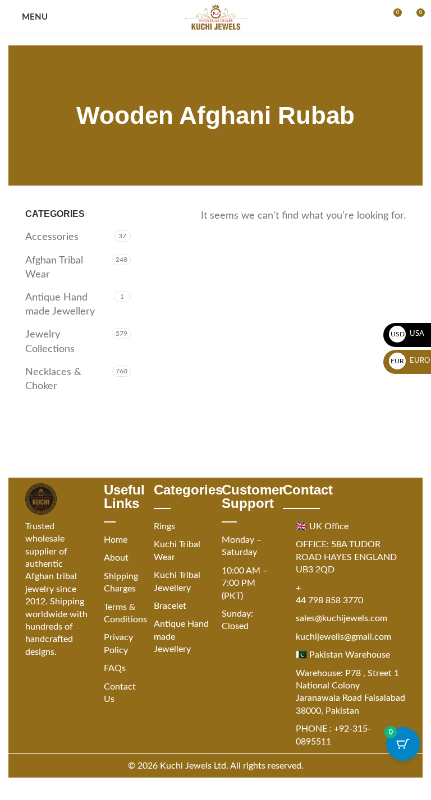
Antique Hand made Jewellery (60, 305)
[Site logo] (216, 17)
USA (408, 333)
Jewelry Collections (50, 342)
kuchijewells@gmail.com (343, 636)
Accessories (52, 237)
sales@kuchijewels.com (341, 618)
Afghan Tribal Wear (54, 268)
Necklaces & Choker (53, 379)
